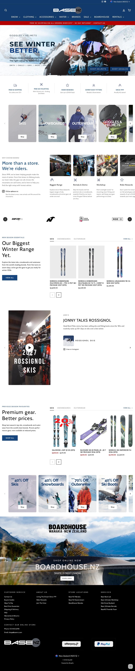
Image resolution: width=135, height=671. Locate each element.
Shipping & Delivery (11, 609)
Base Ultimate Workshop (109, 600)
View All (10, 278)
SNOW (15, 17)
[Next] (130, 219)
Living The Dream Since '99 (46, 597)
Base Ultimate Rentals (109, 606)
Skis (52, 239)
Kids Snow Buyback (108, 603)
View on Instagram (72, 349)
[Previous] (5, 219)
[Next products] (58, 294)
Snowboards (63, 239)
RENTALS (117, 17)
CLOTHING (29, 17)
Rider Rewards (41, 600)
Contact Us (8, 597)
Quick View (63, 274)
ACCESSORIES (47, 17)
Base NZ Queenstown (76, 600)
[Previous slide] (4, 123)
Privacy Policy (9, 619)
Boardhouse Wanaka (76, 603)
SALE (87, 17)
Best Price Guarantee (11, 606)
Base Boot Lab (106, 597)
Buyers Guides (9, 600)
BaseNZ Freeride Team (109, 609)
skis (52, 408)
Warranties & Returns (11, 616)
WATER (63, 17)
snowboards (63, 408)
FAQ (5, 613)
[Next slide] (130, 123)
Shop (22, 137)
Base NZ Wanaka (74, 597)
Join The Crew (41, 603)
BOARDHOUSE (101, 17)
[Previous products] (52, 294)
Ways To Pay (8, 603)
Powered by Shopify (67, 663)
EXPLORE (67, 578)
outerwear (79, 239)
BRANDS (76, 17)
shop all (10, 438)
